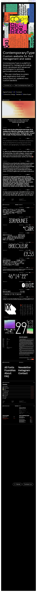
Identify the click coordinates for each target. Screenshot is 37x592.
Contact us (7, 85)
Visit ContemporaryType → (23, 85)
